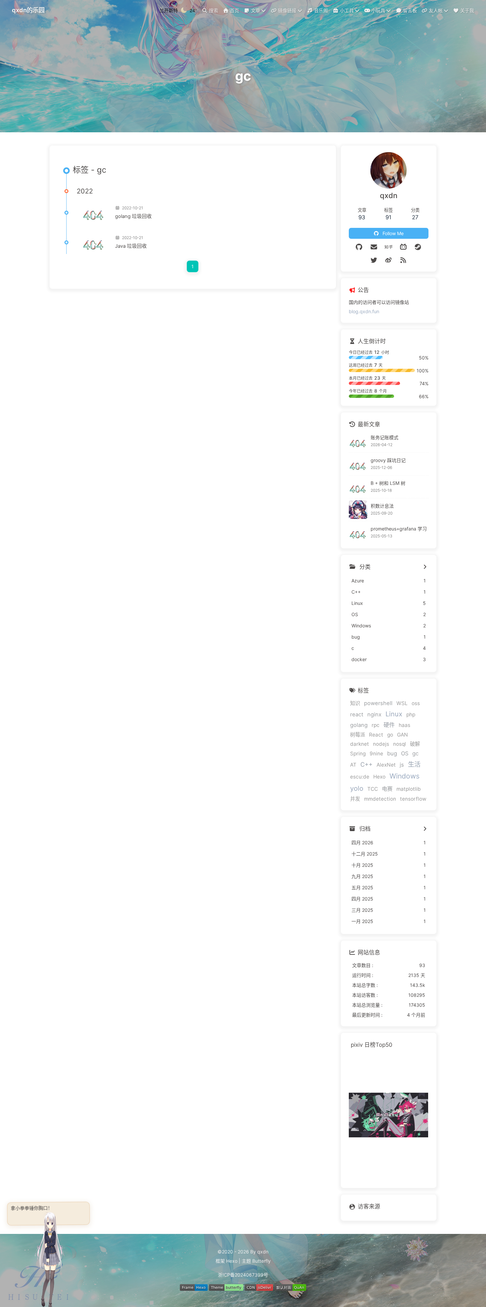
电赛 (387, 788)
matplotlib (408, 789)
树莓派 (357, 735)
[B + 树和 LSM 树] (358, 487)
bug (392, 753)
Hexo (379, 777)
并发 (355, 799)
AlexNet (386, 765)
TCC (372, 789)
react (356, 714)
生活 (414, 764)
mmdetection (380, 799)
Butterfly (261, 1261)
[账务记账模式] (358, 441)
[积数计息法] (358, 509)
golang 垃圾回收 (133, 216)
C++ (366, 764)
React (376, 735)
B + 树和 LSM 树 (388, 483)
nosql (399, 744)
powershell (378, 703)
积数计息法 (382, 506)
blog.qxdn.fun (364, 311)
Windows (404, 776)
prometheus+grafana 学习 (399, 528)
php (410, 714)
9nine (376, 753)
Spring (358, 753)
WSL (402, 703)
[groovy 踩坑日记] (358, 464)
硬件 (389, 724)
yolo (356, 788)
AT (353, 765)
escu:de (359, 777)
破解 (415, 744)
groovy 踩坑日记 (388, 460)
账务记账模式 (384, 437)
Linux (393, 714)
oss (416, 703)
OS (404, 753)
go (390, 735)
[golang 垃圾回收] (93, 212)
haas (404, 725)
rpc (376, 725)
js (402, 764)
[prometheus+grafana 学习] (358, 532)
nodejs (381, 744)
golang (359, 725)
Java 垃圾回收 (131, 246)
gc (415, 753)
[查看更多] (425, 567)
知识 (355, 703)
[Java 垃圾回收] (93, 242)
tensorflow (413, 799)
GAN (402, 735)
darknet (359, 744)
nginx (374, 714)
